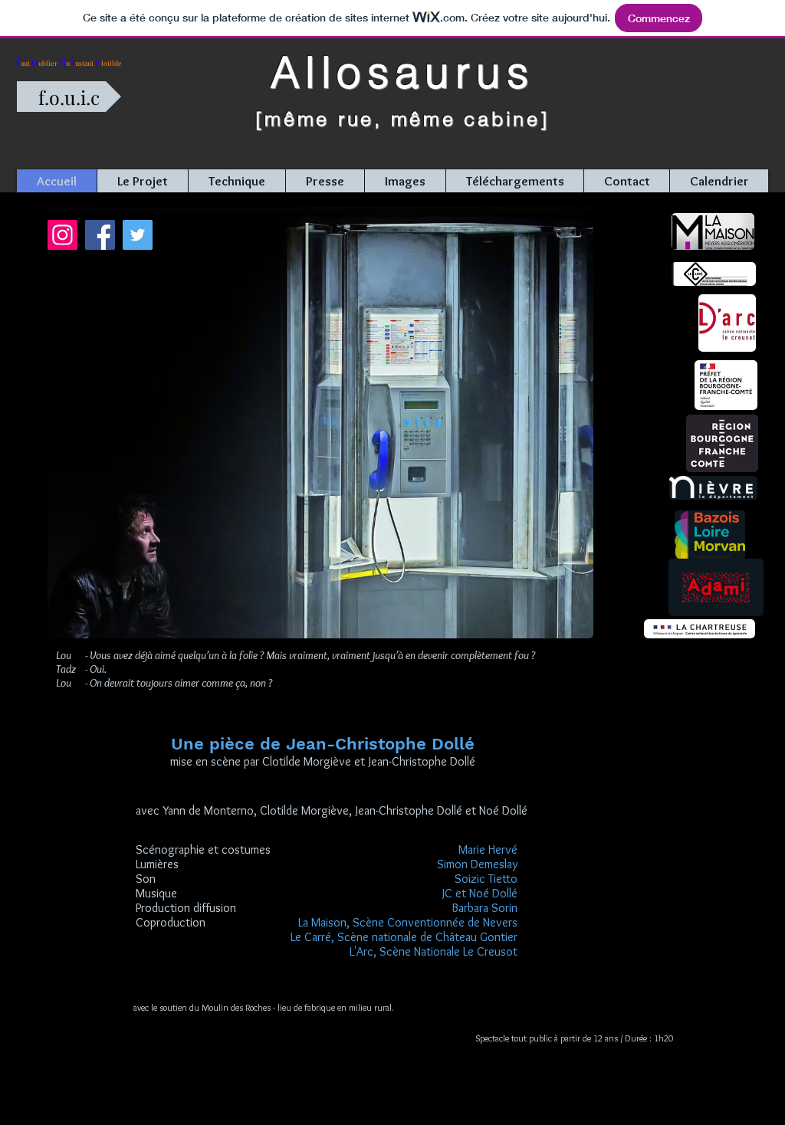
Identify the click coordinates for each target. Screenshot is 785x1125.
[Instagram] (62, 235)
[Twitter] (138, 235)
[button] (142, 180)
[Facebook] (100, 235)
